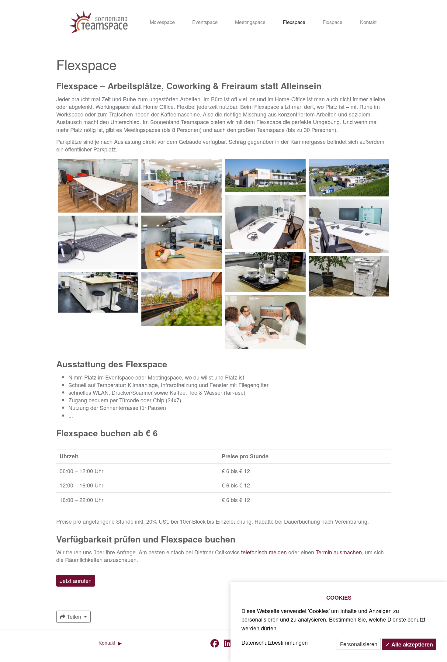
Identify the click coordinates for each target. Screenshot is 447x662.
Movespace (162, 22)
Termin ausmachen (339, 552)
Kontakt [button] (108, 642)
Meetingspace (250, 22)
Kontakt (368, 22)
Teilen (74, 616)
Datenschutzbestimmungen (274, 642)
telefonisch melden (264, 552)
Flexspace (294, 22)
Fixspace (332, 22)
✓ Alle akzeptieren (409, 644)
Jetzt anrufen (76, 580)
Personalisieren (358, 644)
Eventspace (205, 22)
